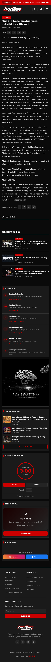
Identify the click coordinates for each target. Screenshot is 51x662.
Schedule (8, 584)
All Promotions (25, 446)
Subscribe (25, 616)
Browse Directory (14, 333)
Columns (6, 17)
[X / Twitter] (17, 642)
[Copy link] (24, 32)
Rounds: (22, 490)
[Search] (34, 9)
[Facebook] (34, 642)
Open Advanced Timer (26, 496)
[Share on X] (9, 32)
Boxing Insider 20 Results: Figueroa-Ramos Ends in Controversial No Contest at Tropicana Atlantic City (29, 419)
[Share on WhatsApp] (19, 32)
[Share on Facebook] (14, 32)
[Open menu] (47, 9)
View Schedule (14, 299)
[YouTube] (28, 642)
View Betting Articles (16, 321)
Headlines (30, 589)
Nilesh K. (31, 656)
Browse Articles (14, 344)
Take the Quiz (25, 533)
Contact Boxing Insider (13, 592)
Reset (36, 485)
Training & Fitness (33, 585)
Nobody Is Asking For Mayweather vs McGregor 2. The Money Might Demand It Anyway (31, 243)
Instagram (15, 557)
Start (14, 485)
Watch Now (13, 310)
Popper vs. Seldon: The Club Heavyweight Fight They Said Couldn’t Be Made (32, 272)
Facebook (37, 557)
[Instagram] (23, 642)
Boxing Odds (31, 581)
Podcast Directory (12, 588)
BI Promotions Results (34, 577)
